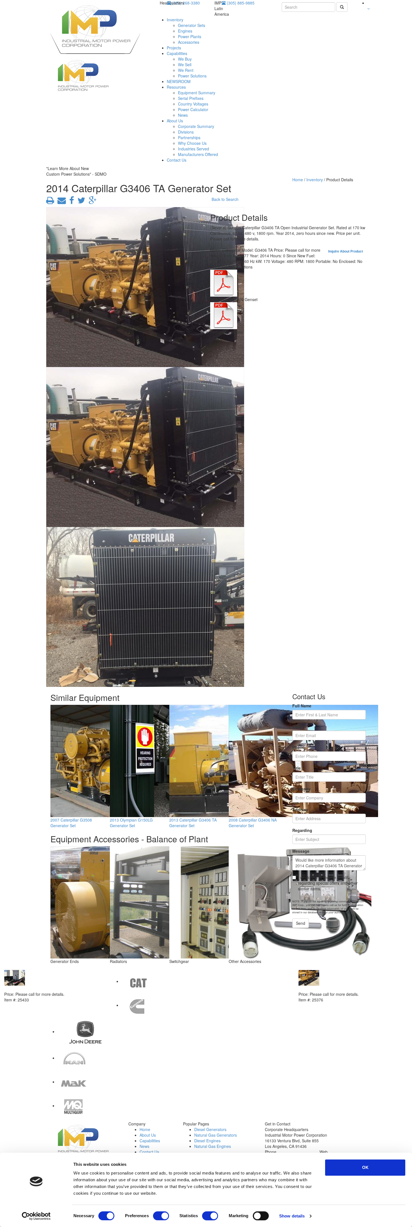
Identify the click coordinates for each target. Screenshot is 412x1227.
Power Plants (189, 36)
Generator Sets (191, 25)
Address (300, 809)
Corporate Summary (196, 126)
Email (297, 726)
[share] (70, 202)
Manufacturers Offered (198, 154)
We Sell (184, 64)
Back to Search (225, 199)
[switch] (161, 1215)
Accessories (188, 42)
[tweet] (80, 202)
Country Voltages (193, 104)
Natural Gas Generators (215, 1135)
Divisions (186, 132)
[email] (60, 202)
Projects (174, 48)
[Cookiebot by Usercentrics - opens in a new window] (36, 1216)
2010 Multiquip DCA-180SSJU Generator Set (46, 988)
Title (296, 768)
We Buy (185, 59)
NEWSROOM (179, 81)
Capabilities (177, 53)
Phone (298, 747)
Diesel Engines (207, 1140)
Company (301, 789)
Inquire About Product (345, 251)
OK (365, 1167)
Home (297, 179)
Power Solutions (192, 76)
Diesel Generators (210, 1129)
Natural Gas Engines (212, 1146)
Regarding (302, 830)
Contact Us (176, 160)
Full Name (301, 705)
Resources (176, 87)
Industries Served (193, 149)
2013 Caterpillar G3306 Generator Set (333, 988)
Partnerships (189, 137)
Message (300, 851)
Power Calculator (193, 109)
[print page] (50, 202)
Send (300, 923)
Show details (292, 1216)
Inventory (175, 19)
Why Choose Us (192, 143)
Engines (185, 31)
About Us (175, 120)
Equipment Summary (196, 92)
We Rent (185, 70)
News (183, 115)
